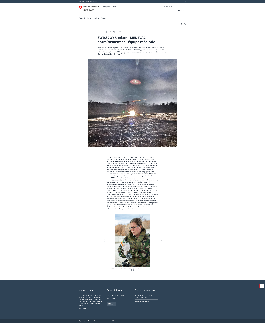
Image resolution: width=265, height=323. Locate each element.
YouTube (122, 295)
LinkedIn (112, 298)
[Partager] (185, 23)
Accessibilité (112, 321)
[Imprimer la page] (181, 23)
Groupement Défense (110, 7)
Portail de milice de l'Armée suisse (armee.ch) (144, 296)
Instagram (112, 295)
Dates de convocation (142, 302)
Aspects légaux (83, 321)
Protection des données (94, 321)
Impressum (105, 321)
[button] (82, 18)
